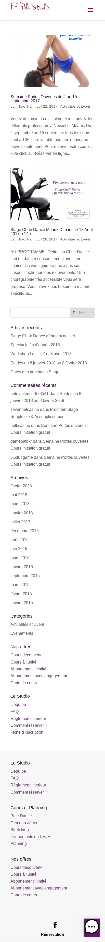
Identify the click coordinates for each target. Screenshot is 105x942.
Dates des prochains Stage (34, 372)
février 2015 (21, 594)
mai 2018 (18, 495)
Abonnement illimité (28, 669)
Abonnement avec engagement (38, 676)
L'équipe (18, 704)
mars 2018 (20, 504)
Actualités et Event (75, 106)
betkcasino (20, 425)
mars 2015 (20, 584)
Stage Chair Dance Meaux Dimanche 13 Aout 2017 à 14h (51, 231)
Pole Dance (21, 816)
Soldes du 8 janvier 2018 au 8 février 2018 (48, 363)
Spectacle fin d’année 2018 (35, 345)
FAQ (14, 711)
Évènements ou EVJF (30, 836)
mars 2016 (20, 558)
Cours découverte (26, 655)
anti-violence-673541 (29, 393)
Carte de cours (23, 683)
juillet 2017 (20, 522)
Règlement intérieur (28, 718)
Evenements (21, 633)
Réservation (52, 934)
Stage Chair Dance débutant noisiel (42, 336)
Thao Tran (25, 106)
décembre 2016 (24, 531)
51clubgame (21, 457)
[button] (92, 928)
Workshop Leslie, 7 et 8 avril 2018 (41, 354)
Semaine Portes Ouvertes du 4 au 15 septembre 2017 (43, 99)
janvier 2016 (21, 567)
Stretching (19, 830)
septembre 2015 (25, 576)
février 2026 (21, 486)
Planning (18, 843)
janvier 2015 (21, 603)
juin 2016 (18, 548)
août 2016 (19, 540)
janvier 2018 (21, 513)
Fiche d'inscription (26, 732)
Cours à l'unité (23, 662)
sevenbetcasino (24, 409)
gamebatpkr (21, 441)
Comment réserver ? (28, 725)
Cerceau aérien (24, 823)
